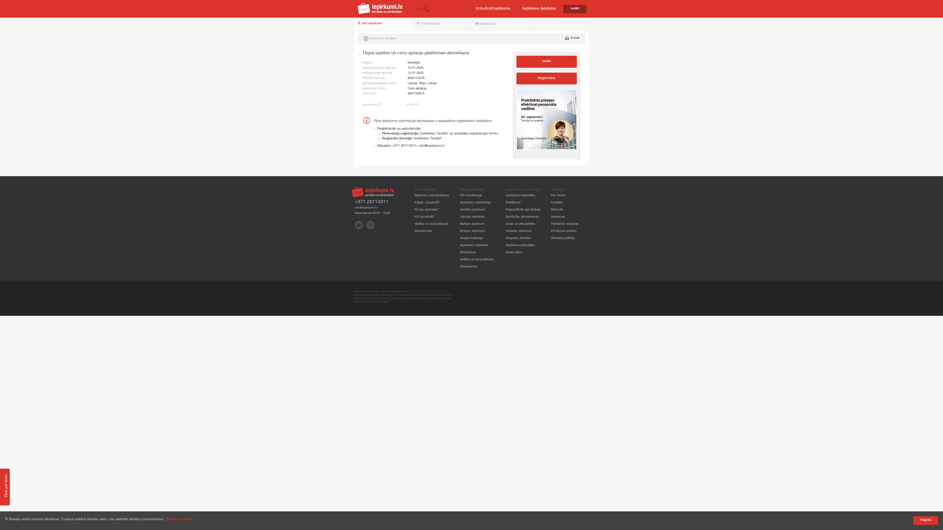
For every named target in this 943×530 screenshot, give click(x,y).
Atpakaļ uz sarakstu (383, 38)
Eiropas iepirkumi (472, 231)
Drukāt (575, 38)
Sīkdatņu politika (563, 238)
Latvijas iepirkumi (472, 217)
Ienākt (574, 8)
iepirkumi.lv (380, 8)
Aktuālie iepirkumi (472, 210)
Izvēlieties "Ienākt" (412, 138)
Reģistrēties (546, 78)
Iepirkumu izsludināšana (432, 195)
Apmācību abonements (522, 217)
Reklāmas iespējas (564, 224)
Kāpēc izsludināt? (427, 202)
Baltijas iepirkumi (472, 224)
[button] (427, 8)
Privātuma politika (564, 231)
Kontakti (557, 202)
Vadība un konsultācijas (431, 224)
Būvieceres (487, 24)
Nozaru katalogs (471, 238)
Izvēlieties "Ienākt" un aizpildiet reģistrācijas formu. (440, 133)
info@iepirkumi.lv (431, 146)
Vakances (558, 217)
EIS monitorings (471, 195)
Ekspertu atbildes (518, 238)
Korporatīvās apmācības (523, 210)
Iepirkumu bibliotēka (520, 245)
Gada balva (514, 252)
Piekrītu (925, 520)
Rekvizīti (557, 210)
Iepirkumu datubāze (539, 9)
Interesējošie (430, 24)
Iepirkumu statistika (474, 245)
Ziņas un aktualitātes (520, 224)
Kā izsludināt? (425, 217)
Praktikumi (513, 202)
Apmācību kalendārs (520, 195)
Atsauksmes (423, 231)
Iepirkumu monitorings (475, 202)
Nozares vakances (519, 231)
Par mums (558, 195)
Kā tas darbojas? (427, 210)
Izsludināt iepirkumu (493, 9)
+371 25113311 (404, 146)
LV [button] (417, 8)
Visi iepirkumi (371, 23)
